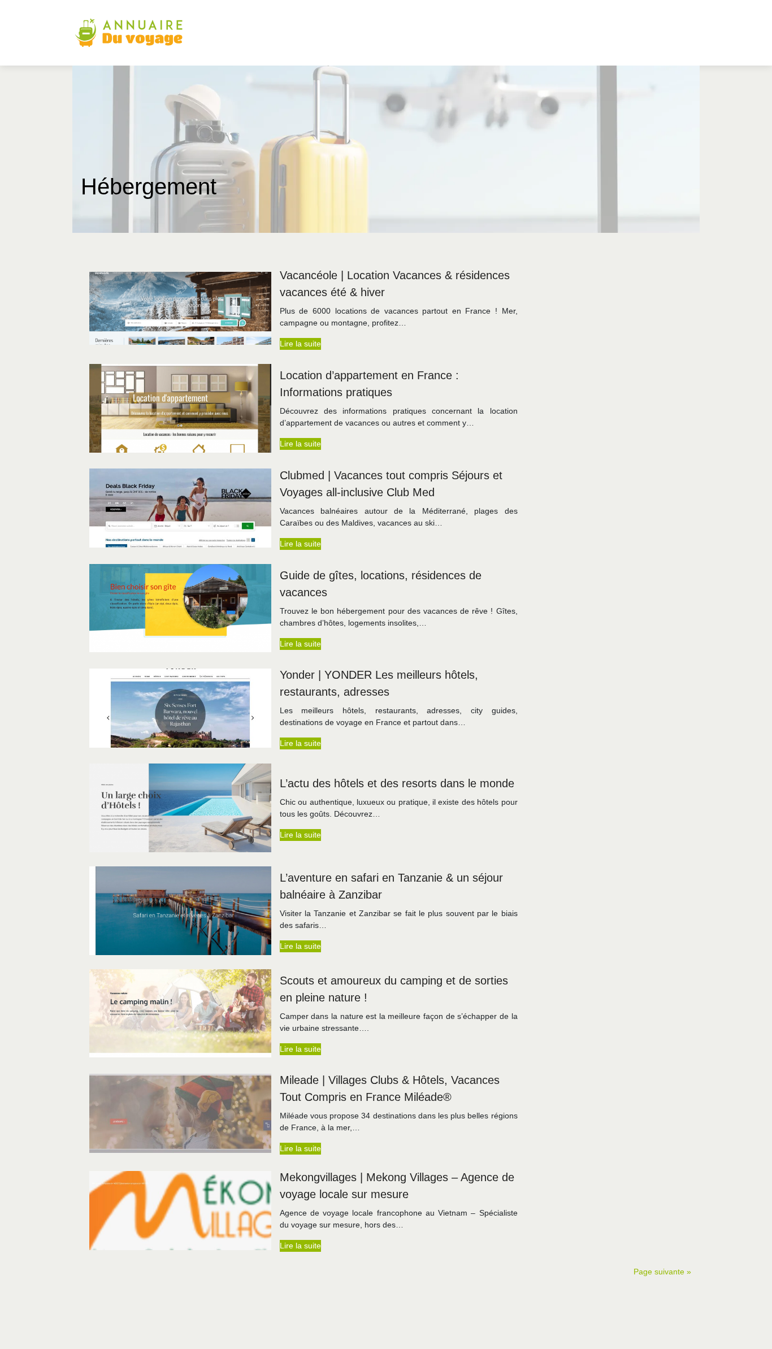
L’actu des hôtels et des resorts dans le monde (397, 783)
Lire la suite (300, 343)
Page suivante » (662, 1271)
